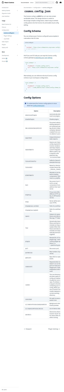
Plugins (4, 44)
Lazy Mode (6, 38)
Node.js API (5, 47)
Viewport (29, 329)
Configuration (5, 30)
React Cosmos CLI (6, 24)
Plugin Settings (8, 36)
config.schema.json (38, 105)
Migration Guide (6, 13)
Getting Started (6, 10)
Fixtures (4, 27)
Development (5, 55)
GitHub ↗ (7, 58)
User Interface (5, 16)
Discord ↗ (7, 61)
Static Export (5, 41)
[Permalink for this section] (42, 31)
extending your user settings (43, 58)
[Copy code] (58, 46)
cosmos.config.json (9, 33)
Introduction (5, 7)
